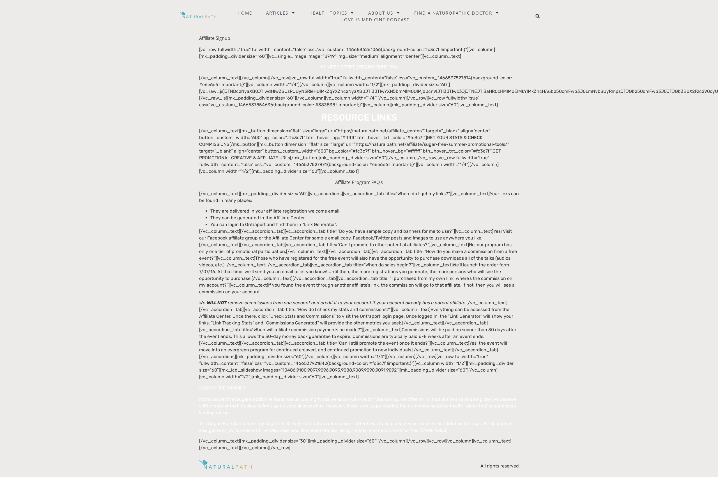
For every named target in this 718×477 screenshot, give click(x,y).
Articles (277, 13)
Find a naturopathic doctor (453, 13)
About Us (380, 13)
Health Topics (328, 13)
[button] (538, 16)
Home (245, 13)
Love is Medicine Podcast (375, 19)
